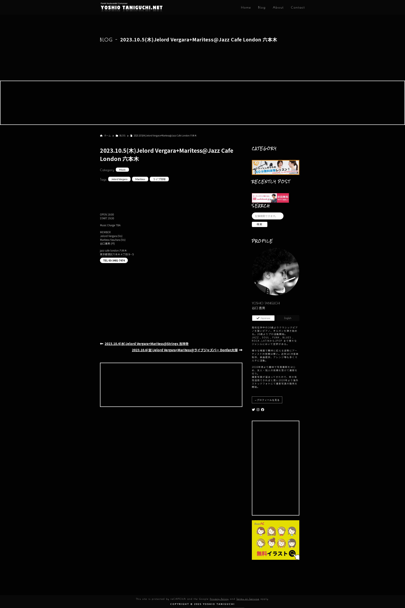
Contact (298, 7)
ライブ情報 (159, 179)
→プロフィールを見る (267, 400)
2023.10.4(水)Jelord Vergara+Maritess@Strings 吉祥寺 (147, 343)
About (278, 7)
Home (246, 7)
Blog (262, 7)
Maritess (140, 179)
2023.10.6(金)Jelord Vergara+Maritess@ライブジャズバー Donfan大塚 (185, 350)
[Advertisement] (202, 103)
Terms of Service (248, 599)
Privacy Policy (219, 599)
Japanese (265, 318)
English (287, 318)
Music (122, 169)
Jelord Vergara (119, 179)
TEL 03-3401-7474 (114, 260)
